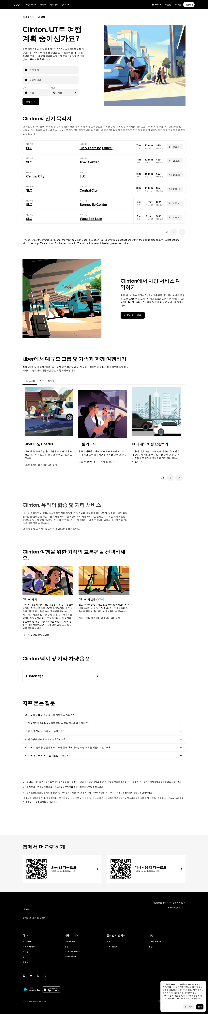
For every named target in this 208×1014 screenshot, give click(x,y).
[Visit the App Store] (51, 989)
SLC (29, 148)
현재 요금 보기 (175, 146)
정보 (64, 4)
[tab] (58, 380)
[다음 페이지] (182, 232)
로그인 (178, 4)
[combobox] (29, 70)
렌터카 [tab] (51, 381)
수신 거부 (188, 1007)
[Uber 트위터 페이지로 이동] (44, 975)
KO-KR (158, 4)
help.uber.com (93, 793)
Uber (17, 4)
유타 (32, 17)
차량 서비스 (31, 4)
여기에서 (187, 995)
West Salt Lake (91, 219)
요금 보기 (31, 101)
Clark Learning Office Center (101, 148)
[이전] (170, 477)
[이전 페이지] (173, 232)
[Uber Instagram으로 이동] (37, 975)
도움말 (168, 4)
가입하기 (189, 4)
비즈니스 (54, 4)
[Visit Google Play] (32, 990)
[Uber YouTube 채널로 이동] (31, 975)
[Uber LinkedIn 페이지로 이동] (24, 975)
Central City (35, 176)
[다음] (179, 477)
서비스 (43, 4)
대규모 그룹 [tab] (30, 381)
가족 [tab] (42, 381)
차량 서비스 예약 (132, 315)
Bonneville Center (93, 205)
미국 (24, 17)
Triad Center (89, 162)
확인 (200, 1007)
